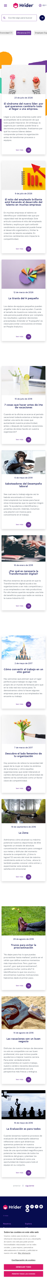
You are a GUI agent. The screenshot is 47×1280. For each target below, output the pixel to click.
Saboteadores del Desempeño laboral (23, 485)
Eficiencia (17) (23, 33)
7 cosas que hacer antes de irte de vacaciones (23, 406)
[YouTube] (27, 1210)
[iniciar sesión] (39, 5)
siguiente (29, 1185)
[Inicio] (23, 5)
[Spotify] (41, 1206)
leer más (20, 150)
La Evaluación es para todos (24, 1129)
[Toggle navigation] (5, 5)
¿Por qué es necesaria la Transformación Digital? (23, 572)
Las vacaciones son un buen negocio (23, 1040)
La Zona (23, 833)
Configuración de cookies (23, 1260)
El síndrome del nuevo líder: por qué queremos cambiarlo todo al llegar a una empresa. (23, 106)
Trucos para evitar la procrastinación (23, 946)
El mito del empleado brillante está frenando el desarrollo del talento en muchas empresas (23, 202)
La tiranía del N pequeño (23, 298)
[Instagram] (32, 1206)
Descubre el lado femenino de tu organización (23, 755)
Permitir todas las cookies (23, 1274)
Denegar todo (23, 1267)
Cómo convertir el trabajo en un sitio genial (23, 670)
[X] (36, 1206)
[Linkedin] (27, 1206)
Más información (24, 1253)
